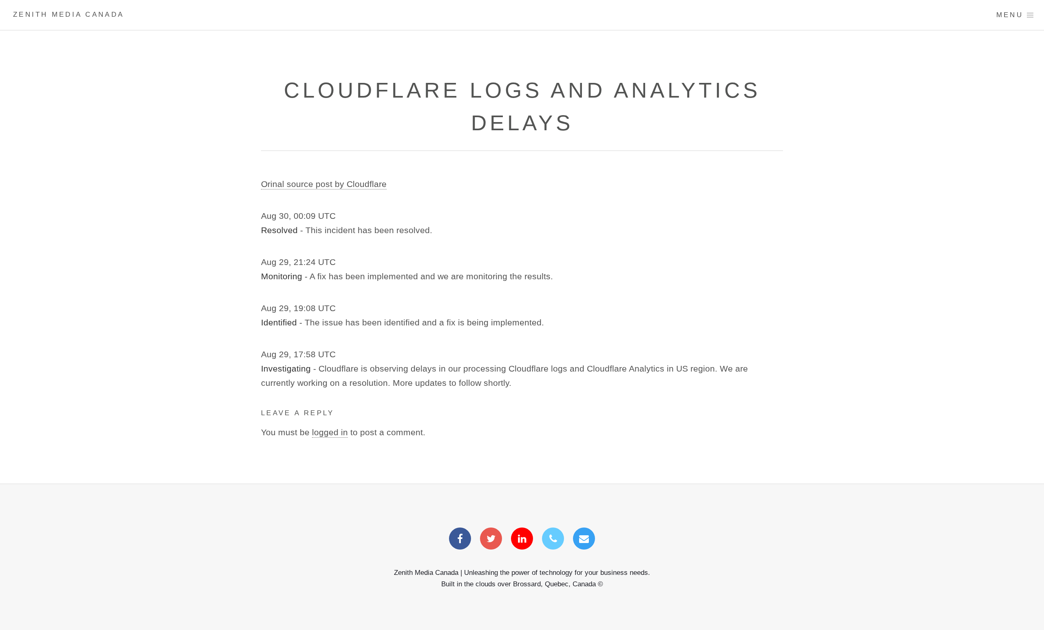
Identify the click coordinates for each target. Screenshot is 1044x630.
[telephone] (553, 539)
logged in (330, 432)
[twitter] (491, 539)
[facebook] (460, 539)
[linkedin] (522, 539)
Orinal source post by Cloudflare (324, 184)
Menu (1009, 15)
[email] (584, 539)
